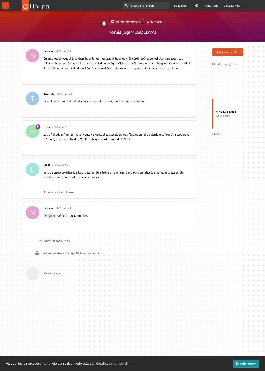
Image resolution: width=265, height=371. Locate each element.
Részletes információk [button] (111, 363)
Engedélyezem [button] (246, 363)
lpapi (51, 216)
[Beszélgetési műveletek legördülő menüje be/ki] (239, 52)
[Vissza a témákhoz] (5, 5)
